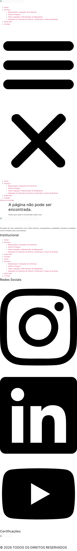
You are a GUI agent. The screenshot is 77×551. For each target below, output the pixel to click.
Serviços (7, 10)
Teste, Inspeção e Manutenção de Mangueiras (25, 17)
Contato (7, 24)
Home (6, 7)
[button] (38, 102)
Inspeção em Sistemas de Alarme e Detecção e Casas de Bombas (33, 19)
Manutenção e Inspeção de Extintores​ (22, 12)
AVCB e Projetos (14, 14)
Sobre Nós (8, 22)
